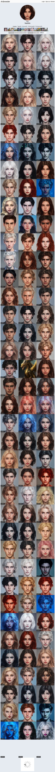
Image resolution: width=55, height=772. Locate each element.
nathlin (2, 51)
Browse (53, 1)
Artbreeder (5, 1)
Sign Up (47, 1)
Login (43, 1)
